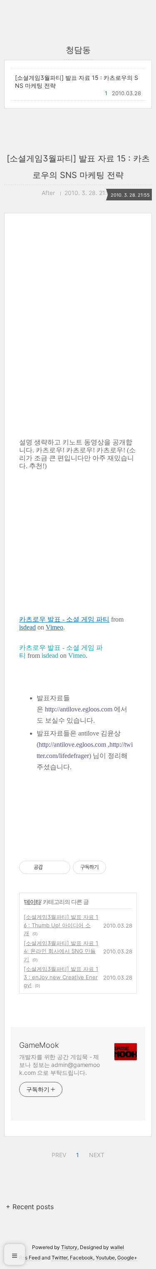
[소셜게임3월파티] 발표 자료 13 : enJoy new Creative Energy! (61, 976)
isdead (27, 627)
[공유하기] (50, 867)
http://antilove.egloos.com (78, 709)
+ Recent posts (30, 1206)
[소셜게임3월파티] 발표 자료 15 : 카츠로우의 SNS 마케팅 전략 (76, 81)
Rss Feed (29, 1257)
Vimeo (54, 627)
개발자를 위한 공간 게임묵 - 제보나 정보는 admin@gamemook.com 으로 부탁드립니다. (59, 1064)
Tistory (69, 1247)
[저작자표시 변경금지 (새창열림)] (113, 867)
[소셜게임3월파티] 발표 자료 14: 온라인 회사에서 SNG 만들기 (61, 951)
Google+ (127, 1257)
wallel (117, 1247)
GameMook (39, 1045)
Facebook (81, 1257)
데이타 (33, 901)
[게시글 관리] (61, 867)
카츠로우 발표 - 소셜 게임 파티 (64, 619)
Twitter (59, 1257)
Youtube (105, 1257)
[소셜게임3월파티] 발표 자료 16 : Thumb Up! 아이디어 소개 (61, 924)
